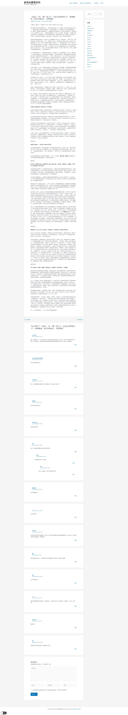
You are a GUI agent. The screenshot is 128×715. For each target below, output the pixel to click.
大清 (88, 44)
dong (37, 455)
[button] (4, 713)
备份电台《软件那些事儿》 (86, 3)
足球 (88, 66)
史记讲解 (96, 3)
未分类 (88, 51)
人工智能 (89, 35)
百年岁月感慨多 (90, 57)
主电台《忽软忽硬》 (73, 3)
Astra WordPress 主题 (75, 709)
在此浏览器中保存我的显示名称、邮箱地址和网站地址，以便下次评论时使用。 (49, 690)
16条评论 (33, 21)
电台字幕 (89, 55)
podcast (89, 28)
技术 (88, 48)
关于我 (101, 3)
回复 (76, 344)
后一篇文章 (80, 319)
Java (88, 26)
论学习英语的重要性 (91, 62)
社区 (88, 60)
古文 (88, 37)
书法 (88, 33)
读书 (88, 64)
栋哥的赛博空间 (32, 2)
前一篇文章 (27, 319)
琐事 (88, 53)
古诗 (88, 39)
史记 (37, 21)
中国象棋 (89, 30)
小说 (88, 46)
